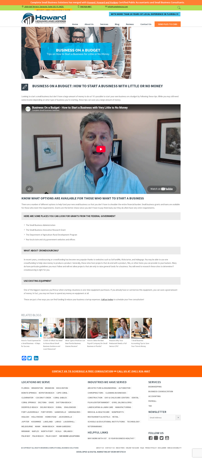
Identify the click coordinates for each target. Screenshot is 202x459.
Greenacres (74, 412)
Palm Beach (38, 436)
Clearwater (27, 397)
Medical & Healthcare (99, 412)
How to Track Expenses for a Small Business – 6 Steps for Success (31, 343)
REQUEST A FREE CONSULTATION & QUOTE (53, 10)
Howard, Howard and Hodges (102, 2)
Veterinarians (95, 426)
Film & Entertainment (99, 402)
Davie (51, 402)
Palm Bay (25, 436)
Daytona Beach (63, 402)
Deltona (42, 402)
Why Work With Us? (97, 438)
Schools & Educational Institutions (106, 421)
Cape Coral (62, 392)
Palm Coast (51, 436)
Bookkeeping (155, 386)
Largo (58, 421)
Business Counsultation (160, 391)
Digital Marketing (98, 451)
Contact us (110, 448)
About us (100, 448)
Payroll (152, 401)
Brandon (49, 388)
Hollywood (37, 417)
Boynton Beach (46, 392)
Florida (25, 388)
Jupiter (25, 421)
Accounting (154, 396)
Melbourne (27, 426)
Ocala (58, 431)
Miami (37, 426)
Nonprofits (118, 412)
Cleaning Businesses (115, 392)
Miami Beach (48, 426)
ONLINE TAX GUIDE (132, 448)
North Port (47, 431)
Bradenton (37, 388)
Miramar (25, 431)
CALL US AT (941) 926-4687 (133, 371)
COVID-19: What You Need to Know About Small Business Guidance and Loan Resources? (52, 344)
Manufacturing (123, 407)
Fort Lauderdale (30, 412)
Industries (120, 448)
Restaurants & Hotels (99, 417)
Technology (133, 421)
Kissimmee (36, 421)
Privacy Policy (151, 448)
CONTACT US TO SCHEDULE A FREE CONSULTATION (82, 371)
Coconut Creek (43, 397)
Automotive (125, 388)
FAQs (142, 448)
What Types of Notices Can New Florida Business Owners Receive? (75, 343)
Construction (95, 397)
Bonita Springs (29, 392)
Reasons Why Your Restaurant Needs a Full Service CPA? (118, 343)
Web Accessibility (174, 448)
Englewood (70, 407)
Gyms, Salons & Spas (122, 402)
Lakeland (48, 421)
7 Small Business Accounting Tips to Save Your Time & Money (140, 343)
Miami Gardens (63, 426)
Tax (150, 406)
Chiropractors (95, 392)
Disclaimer (162, 448)
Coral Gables (60, 397)
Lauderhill (69, 421)
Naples (35, 431)
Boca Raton (62, 388)
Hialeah (25, 417)
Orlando (67, 431)
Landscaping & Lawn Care (100, 407)
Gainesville (60, 412)
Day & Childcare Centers (117, 397)
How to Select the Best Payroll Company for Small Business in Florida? (97, 343)
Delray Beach (47, 407)
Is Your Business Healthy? (122, 438)
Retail (115, 417)
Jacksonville (65, 417)
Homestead (50, 417)
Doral (59, 407)
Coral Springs (28, 402)
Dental (135, 397)
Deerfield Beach (29, 407)
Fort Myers (46, 412)
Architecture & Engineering (102, 388)
